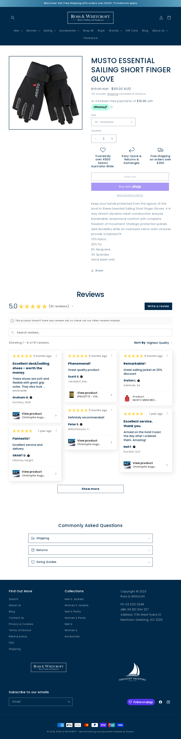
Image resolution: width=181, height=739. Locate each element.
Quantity (96, 130)
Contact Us (16, 618)
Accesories (72, 636)
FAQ (11, 642)
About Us (15, 605)
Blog (12, 611)
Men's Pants (73, 611)
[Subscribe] (68, 702)
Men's (68, 624)
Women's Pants (75, 618)
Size (93, 115)
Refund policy (18, 636)
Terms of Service (20, 630)
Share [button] (99, 270)
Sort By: (140, 343)
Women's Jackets (77, 605)
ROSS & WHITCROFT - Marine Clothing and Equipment (84, 731)
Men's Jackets (74, 599)
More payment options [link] (130, 195)
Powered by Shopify (123, 731)
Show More (20, 390)
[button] (13, 18)
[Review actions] (56, 355)
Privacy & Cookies (21, 624)
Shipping (112, 93)
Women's (71, 630)
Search (13, 599)
